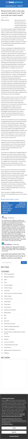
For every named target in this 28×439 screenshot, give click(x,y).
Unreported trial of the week (11, 344)
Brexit (5, 279)
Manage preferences (13, 436)
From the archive (8, 299)
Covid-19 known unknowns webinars (13, 293)
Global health (7, 301)
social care (16, 199)
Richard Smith (5, 199)
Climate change (8, 288)
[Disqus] (14, 233)
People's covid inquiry (9, 329)
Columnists (7, 290)
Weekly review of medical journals (12, 350)
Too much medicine (9, 342)
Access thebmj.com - (11, 6)
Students (6, 339)
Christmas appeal (8, 285)
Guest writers (7, 304)
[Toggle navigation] (3, 2)
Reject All (14, 432)
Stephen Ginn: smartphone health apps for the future (20, 205)
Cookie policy (22, 414)
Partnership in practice (9, 323)
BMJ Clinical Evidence (9, 277)
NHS (5, 318)
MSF (5, 315)
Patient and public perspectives (11, 326)
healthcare (12, 199)
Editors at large (7, 296)
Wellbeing (6, 353)
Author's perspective (9, 274)
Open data (6, 321)
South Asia (6, 336)
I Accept (14, 428)
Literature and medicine (10, 310)
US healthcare (7, 347)
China (5, 282)
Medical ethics (7, 312)
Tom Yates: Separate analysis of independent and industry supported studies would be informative (7, 207)
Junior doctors (7, 307)
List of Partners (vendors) (6, 424)
